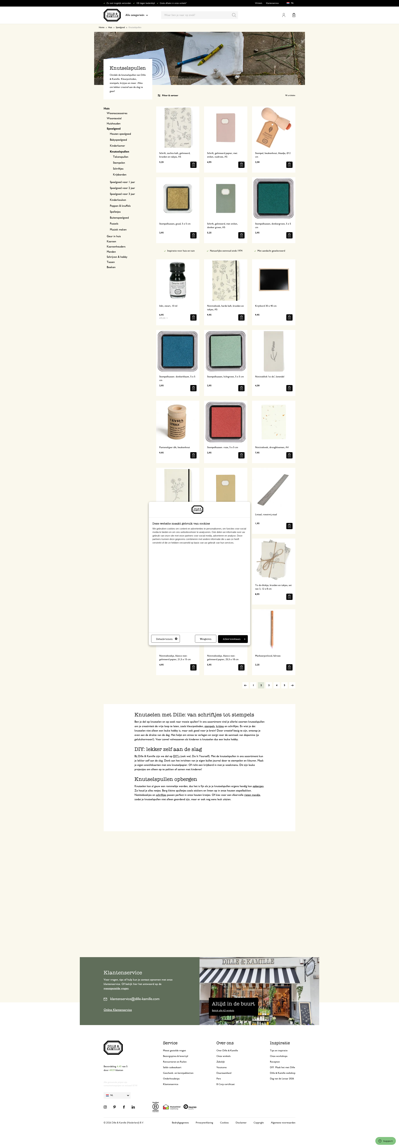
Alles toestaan (232, 638)
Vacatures (221, 1067)
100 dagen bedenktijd (145, 3)
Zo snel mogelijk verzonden (118, 3)
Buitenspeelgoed (119, 217)
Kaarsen (111, 241)
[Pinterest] (114, 1107)
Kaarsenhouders (116, 246)
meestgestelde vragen (116, 988)
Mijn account (283, 15)
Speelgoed (120, 27)
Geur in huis (114, 236)
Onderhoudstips (171, 1078)
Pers (218, 1078)
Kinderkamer (117, 145)
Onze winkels (223, 1056)
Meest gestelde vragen (174, 1050)
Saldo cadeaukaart (172, 1067)
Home (101, 27)
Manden (111, 251)
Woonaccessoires (117, 113)
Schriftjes (118, 168)
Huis (110, 27)
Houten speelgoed (120, 134)
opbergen (258, 786)
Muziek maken (118, 229)
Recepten (275, 1061)
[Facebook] (123, 1107)
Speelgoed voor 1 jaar (122, 182)
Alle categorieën (134, 15)
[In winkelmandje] (193, 165)
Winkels (258, 3)
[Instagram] (105, 1107)
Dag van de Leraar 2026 (282, 1078)
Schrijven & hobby (117, 257)
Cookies (224, 1122)
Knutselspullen (119, 151)
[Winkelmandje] (293, 15)
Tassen (111, 262)
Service (170, 1043)
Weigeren (206, 638)
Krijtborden (119, 174)
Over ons (225, 1043)
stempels (209, 726)
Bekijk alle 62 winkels (223, 1010)
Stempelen (119, 162)
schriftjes (161, 795)
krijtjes (220, 726)
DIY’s (176, 756)
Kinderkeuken (118, 200)
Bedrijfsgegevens (180, 1122)
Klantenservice (272, 3)
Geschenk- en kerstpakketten (178, 1073)
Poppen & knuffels (120, 206)
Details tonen (164, 638)
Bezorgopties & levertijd (175, 1056)
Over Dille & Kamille (227, 1050)
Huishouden (113, 123)
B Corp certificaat (225, 1084)
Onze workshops (278, 1056)
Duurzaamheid (223, 1073)
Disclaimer (241, 1122)
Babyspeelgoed (118, 139)
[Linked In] (133, 1107)
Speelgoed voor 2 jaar (122, 188)
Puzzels (114, 223)
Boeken (111, 267)
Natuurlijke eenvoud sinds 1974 (226, 251)
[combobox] (199, 15)
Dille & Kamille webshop (282, 1073)
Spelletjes (115, 211)
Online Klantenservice (118, 1009)
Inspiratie (280, 1043)
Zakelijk (220, 1061)
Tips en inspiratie (279, 1050)
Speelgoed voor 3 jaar (122, 194)
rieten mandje (252, 795)
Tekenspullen (120, 157)
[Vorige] (245, 685)
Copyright (259, 1122)
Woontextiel (114, 118)
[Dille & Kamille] (112, 15)
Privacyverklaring (204, 1122)
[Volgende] (292, 685)
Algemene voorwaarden (283, 1122)
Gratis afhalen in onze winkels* (173, 3)
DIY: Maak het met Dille (282, 1067)
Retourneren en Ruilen (175, 1061)
